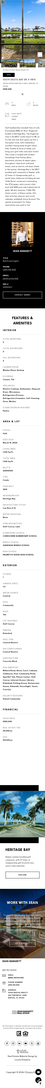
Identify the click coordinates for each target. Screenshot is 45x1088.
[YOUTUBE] (25, 1043)
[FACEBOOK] (7, 1043)
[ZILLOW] (38, 1043)
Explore (22, 875)
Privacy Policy (32, 1072)
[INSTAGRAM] (13, 1043)
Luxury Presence (22, 1060)
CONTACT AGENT (23, 295)
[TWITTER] (32, 1043)
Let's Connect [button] (22, 943)
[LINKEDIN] (19, 1043)
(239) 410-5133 (9, 270)
